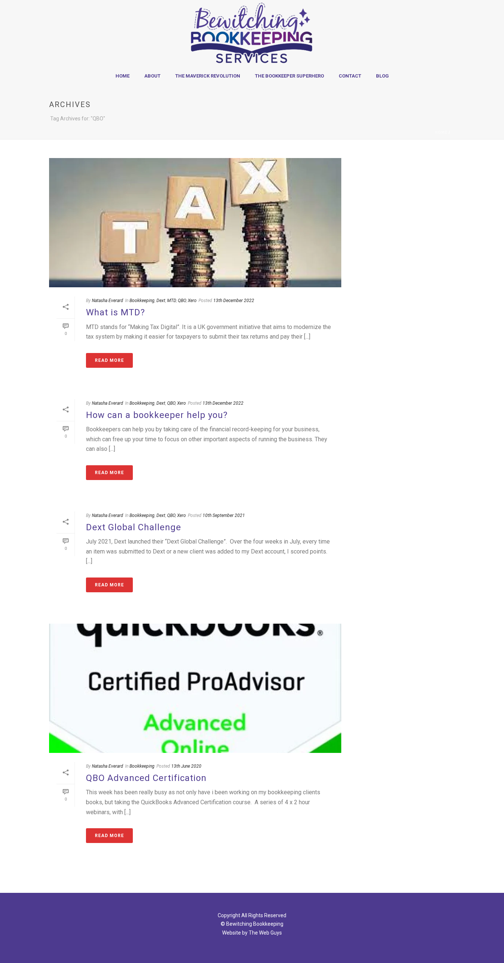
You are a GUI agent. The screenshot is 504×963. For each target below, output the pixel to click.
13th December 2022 (233, 300)
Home (122, 76)
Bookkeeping (142, 300)
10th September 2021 (224, 515)
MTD (171, 300)
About (152, 76)
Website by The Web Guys (252, 933)
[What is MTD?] (195, 222)
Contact (350, 76)
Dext (160, 300)
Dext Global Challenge (133, 527)
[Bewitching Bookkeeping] (251, 33)
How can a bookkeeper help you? (157, 415)
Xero (192, 300)
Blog (382, 76)
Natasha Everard (107, 300)
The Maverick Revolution (207, 76)
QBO (182, 300)
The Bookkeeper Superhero (289, 76)
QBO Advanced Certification (146, 778)
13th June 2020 (186, 766)
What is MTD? (115, 312)
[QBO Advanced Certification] (195, 688)
